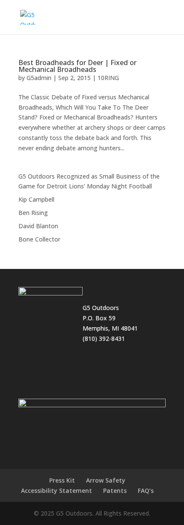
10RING (108, 78)
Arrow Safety (105, 480)
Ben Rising (33, 213)
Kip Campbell (36, 199)
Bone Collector (39, 239)
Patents (115, 490)
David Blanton (38, 226)
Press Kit (62, 480)
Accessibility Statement (56, 490)
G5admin (39, 78)
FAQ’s (146, 490)
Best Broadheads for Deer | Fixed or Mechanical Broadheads (77, 66)
